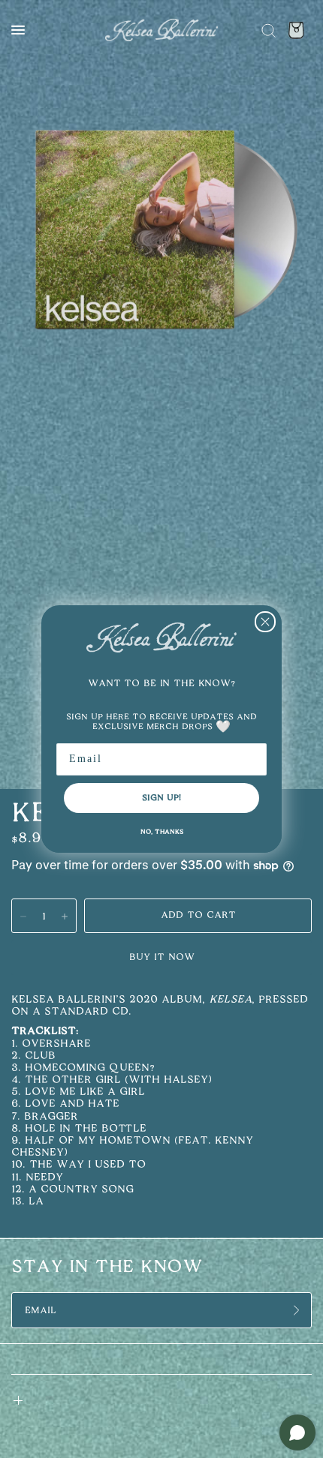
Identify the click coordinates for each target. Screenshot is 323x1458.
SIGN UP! (161, 798)
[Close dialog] (265, 622)
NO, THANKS (161, 832)
